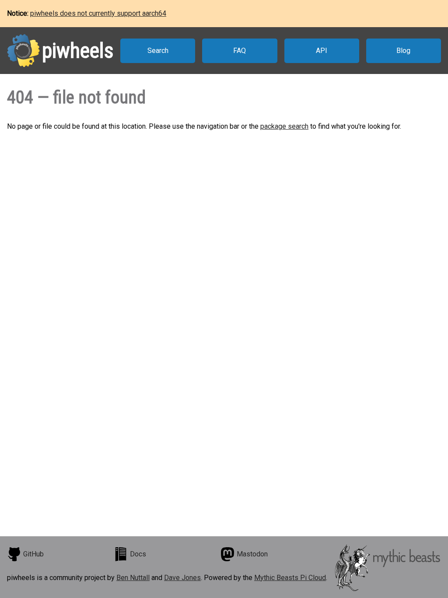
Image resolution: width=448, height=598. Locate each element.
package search (284, 126)
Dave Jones (182, 577)
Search (157, 50)
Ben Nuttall (133, 577)
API (321, 50)
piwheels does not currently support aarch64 (98, 13)
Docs (138, 554)
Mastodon (252, 554)
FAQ (239, 50)
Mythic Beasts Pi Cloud (290, 577)
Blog (403, 50)
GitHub (33, 554)
